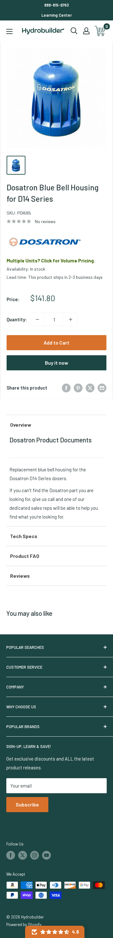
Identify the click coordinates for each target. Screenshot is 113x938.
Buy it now (56, 363)
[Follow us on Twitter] (22, 855)
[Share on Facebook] (66, 387)
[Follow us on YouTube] (46, 855)
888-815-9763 (56, 5)
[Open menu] (9, 31)
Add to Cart (56, 342)
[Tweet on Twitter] (90, 387)
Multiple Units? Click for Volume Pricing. (51, 260)
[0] (100, 31)
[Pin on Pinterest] (78, 387)
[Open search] (74, 30)
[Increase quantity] (70, 319)
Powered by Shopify (23, 924)
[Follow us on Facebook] (10, 855)
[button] (54, 932)
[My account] (86, 30)
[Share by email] (102, 387)
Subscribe (27, 804)
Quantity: (17, 319)
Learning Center (56, 15)
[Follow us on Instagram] (34, 855)
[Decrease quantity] (37, 319)
